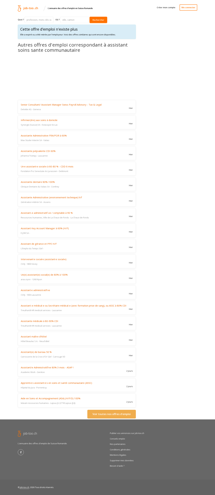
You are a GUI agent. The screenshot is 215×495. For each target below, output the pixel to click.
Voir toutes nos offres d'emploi (112, 414)
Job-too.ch (24, 487)
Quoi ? (21, 19)
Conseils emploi (117, 438)
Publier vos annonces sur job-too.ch (127, 433)
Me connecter (188, 7)
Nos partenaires (117, 444)
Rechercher (98, 19)
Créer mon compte (166, 7)
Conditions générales (120, 449)
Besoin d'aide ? (117, 465)
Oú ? (57, 19)
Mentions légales (118, 455)
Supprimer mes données (122, 460)
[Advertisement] (77, 76)
